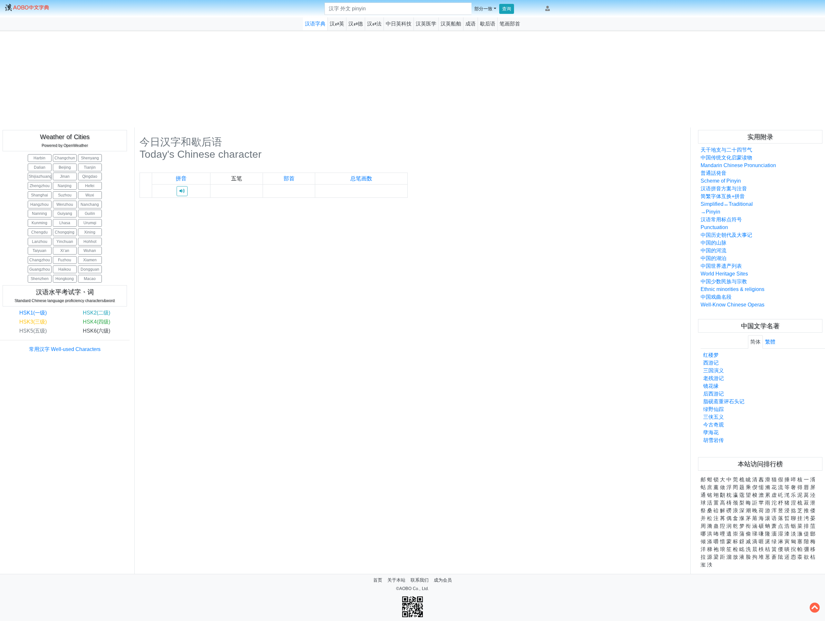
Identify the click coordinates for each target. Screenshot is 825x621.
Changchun (64, 158)
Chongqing (64, 232)
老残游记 (713, 378)
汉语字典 (315, 23)
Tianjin (90, 167)
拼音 (181, 178)
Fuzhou (64, 260)
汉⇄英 (337, 23)
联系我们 (420, 580)
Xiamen (90, 260)
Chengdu (39, 232)
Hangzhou (39, 204)
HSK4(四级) (96, 322)
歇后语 (487, 23)
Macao (90, 278)
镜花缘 (711, 386)
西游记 (711, 363)
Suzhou (65, 195)
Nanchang (90, 204)
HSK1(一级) (33, 313)
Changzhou (39, 260)
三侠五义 (713, 417)
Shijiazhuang (40, 176)
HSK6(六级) (96, 331)
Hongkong (64, 278)
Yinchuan (64, 241)
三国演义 (713, 370)
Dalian (39, 167)
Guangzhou (39, 269)
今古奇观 (713, 424)
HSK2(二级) (96, 313)
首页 (377, 580)
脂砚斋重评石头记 (723, 401)
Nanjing (65, 186)
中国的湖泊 (713, 258)
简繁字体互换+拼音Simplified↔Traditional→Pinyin (727, 204)
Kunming (39, 223)
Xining (89, 232)
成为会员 (443, 580)
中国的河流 (713, 250)
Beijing (65, 167)
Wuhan (89, 250)
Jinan (65, 176)
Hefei (89, 186)
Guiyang (64, 213)
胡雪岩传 (713, 440)
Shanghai (39, 195)
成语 (470, 23)
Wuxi (89, 195)
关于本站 (396, 580)
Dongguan (90, 269)
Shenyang (90, 158)
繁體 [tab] (770, 342)
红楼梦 (711, 355)
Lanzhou (39, 241)
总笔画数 (361, 178)
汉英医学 (426, 23)
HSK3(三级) (33, 322)
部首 (289, 178)
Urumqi (89, 223)
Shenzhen (40, 278)
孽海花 (711, 432)
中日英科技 (399, 23)
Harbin (39, 158)
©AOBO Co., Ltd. (412, 588)
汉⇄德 (355, 23)
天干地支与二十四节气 (726, 150)
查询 (506, 8)
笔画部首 (510, 23)
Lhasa (64, 223)
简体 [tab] (755, 342)
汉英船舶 (451, 23)
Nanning (39, 213)
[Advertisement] (412, 79)
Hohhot (89, 241)
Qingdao (89, 176)
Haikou (64, 269)
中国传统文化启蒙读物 (726, 157)
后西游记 (713, 393)
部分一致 (483, 8)
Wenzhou (64, 204)
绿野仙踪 (713, 409)
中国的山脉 (713, 242)
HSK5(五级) (33, 331)
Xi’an (64, 250)
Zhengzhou (40, 186)
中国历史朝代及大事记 (726, 235)
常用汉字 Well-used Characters (65, 349)
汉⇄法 (374, 23)
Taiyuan (39, 250)
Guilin (90, 213)
